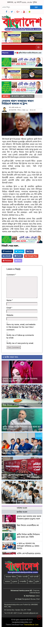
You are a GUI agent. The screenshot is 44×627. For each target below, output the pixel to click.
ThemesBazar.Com (31, 625)
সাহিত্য (31, 582)
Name (10, 300)
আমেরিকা (16, 96)
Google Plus (32, 256)
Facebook (8, 251)
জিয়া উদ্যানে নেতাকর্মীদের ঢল (15, 405)
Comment (11, 275)
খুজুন (36, 7)
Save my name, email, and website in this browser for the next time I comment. (21, 327)
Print (19, 261)
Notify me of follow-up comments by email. (20, 336)
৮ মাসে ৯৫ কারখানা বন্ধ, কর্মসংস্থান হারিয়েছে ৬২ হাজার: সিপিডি (21, 452)
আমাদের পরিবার (11, 577)
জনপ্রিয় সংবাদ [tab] (22, 512)
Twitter (20, 251)
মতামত (7, 582)
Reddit (19, 256)
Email (9, 308)
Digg (31, 251)
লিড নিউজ (30, 96)
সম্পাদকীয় (23, 582)
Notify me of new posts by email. (20, 343)
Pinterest (8, 261)
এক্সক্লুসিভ (23, 96)
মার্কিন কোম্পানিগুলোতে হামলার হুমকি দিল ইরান (20, 476)
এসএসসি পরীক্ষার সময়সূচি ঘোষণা (17, 501)
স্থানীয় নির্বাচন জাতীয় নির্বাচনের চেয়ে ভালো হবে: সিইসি (22, 427)
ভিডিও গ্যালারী (23, 577)
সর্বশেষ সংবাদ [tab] (22, 508)
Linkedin (7, 256)
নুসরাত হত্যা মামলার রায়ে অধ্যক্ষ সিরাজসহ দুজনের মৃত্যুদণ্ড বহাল (20, 379)
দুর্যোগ (37, 582)
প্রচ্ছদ (6, 96)
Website (10, 315)
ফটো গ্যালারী (34, 577)
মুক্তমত (14, 582)
